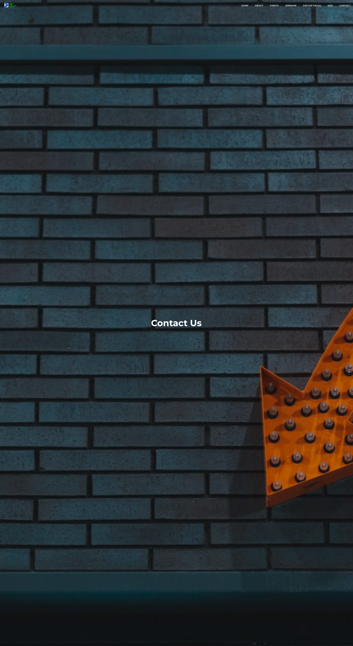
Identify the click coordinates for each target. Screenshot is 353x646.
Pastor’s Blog (312, 5)
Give (330, 5)
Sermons (291, 5)
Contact (345, 5)
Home (244, 5)
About (259, 5)
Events (274, 5)
